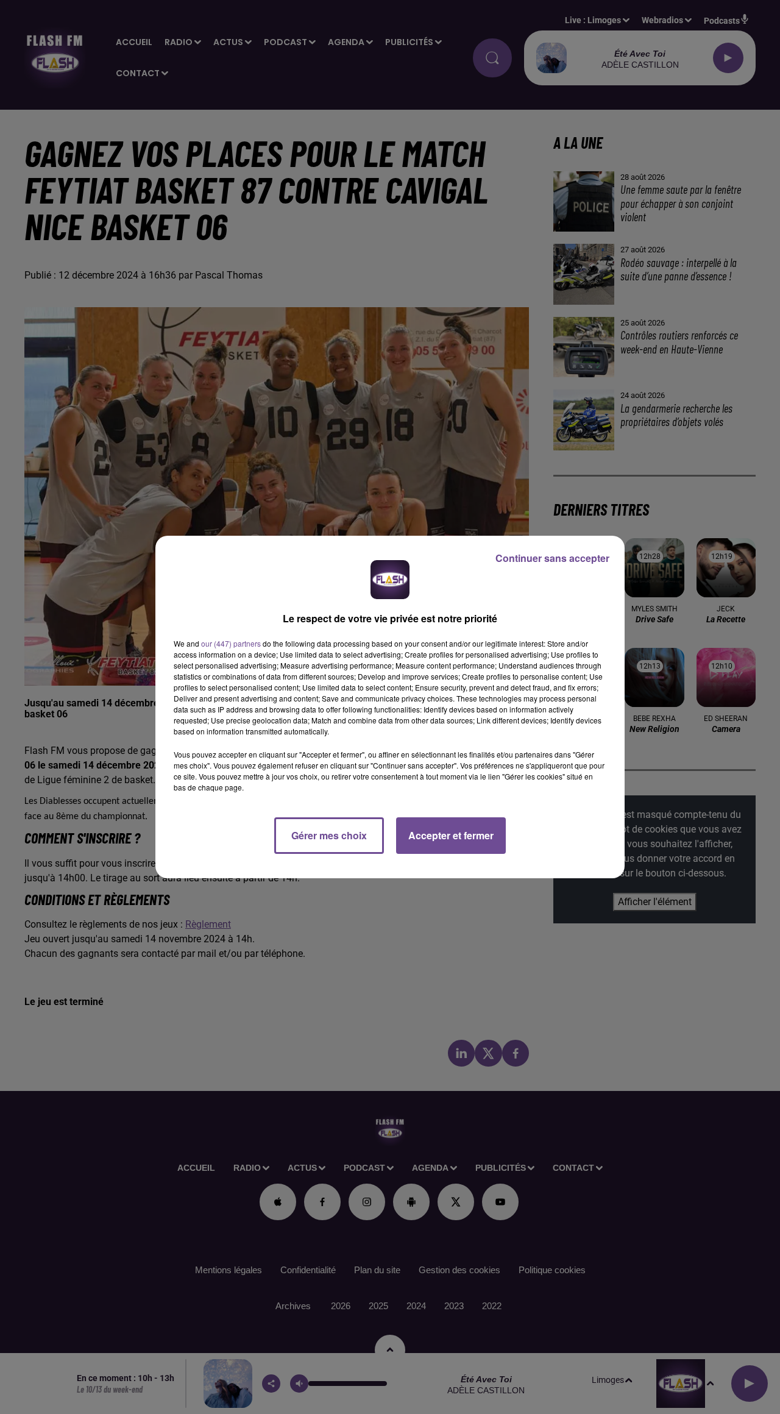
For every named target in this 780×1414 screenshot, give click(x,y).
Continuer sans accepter (552, 558)
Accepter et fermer (451, 835)
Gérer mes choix (329, 835)
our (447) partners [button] (231, 643)
